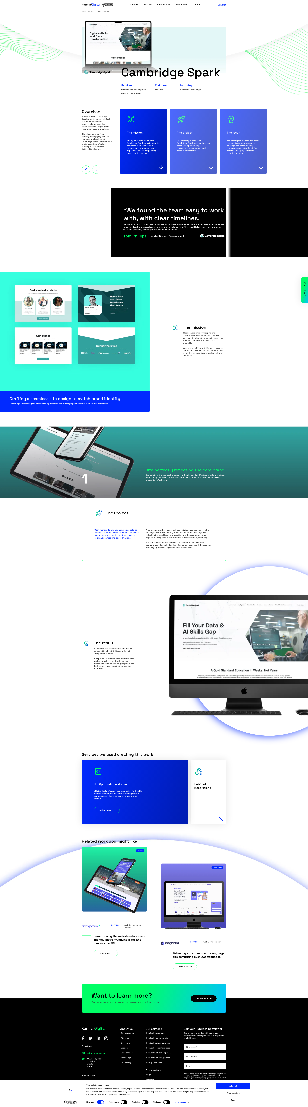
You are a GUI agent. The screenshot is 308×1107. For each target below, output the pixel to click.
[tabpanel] (143, 141)
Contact (222, 4)
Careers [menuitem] (124, 1047)
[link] (134, 5)
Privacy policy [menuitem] (88, 1075)
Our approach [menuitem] (127, 1033)
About (198, 4)
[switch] (124, 1102)
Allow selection (233, 1093)
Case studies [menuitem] (127, 1052)
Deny (233, 1100)
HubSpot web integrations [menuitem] (158, 1057)
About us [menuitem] (125, 1038)
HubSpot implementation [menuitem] (157, 1038)
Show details (180, 1102)
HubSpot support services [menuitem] (158, 1047)
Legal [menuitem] (148, 1074)
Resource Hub (182, 4)
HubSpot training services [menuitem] (158, 1043)
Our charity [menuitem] (126, 1062)
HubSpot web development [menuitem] (158, 1052)
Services (148, 4)
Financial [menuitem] (150, 1079)
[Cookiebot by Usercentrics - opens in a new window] (70, 1102)
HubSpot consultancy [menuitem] (156, 1033)
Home (84, 11)
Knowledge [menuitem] (126, 1057)
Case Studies (163, 4)
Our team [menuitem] (125, 1043)
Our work (91, 11)
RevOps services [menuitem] (154, 1062)
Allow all (233, 1086)
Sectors (134, 4)
